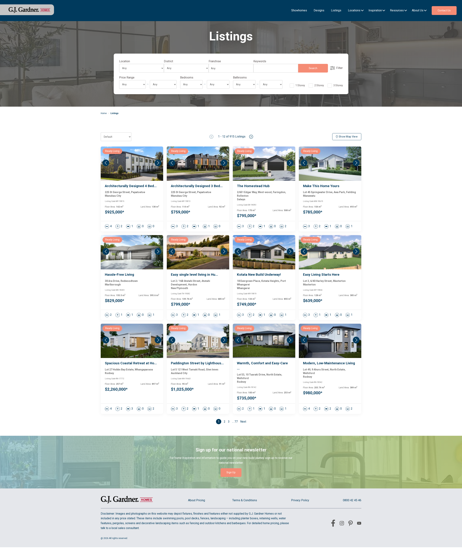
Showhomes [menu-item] (299, 10)
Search (313, 68)
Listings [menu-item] (336, 10)
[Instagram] (342, 524)
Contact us (444, 10)
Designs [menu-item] (319, 10)
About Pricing (196, 500)
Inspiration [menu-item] (375, 10)
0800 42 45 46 (352, 500)
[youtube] (359, 524)
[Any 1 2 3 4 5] (191, 84)
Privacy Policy (300, 500)
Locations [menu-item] (354, 10)
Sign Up (231, 472)
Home (104, 113)
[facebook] (333, 524)
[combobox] (230, 68)
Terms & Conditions (244, 500)
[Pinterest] (350, 524)
